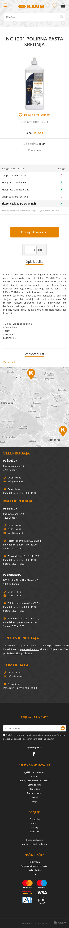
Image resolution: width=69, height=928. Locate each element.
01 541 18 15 (14, 591)
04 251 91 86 (14, 525)
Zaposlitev (34, 831)
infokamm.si (15, 481)
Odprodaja (34, 788)
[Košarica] (63, 5)
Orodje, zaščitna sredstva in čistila (35, 780)
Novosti (34, 797)
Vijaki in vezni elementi (34, 772)
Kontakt (34, 823)
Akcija (34, 801)
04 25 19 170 (14, 672)
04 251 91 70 (14, 477)
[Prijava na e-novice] (63, 728)
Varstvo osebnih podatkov (34, 844)
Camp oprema (34, 784)
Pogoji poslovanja (34, 839)
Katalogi (34, 827)
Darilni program (34, 793)
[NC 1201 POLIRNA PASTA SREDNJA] (34, 83)
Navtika (34, 776)
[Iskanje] (62, 17)
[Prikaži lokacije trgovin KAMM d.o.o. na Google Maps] (34, 407)
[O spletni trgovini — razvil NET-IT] (60, 923)
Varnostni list (10, 362)
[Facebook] (35, 754)
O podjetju (35, 819)
